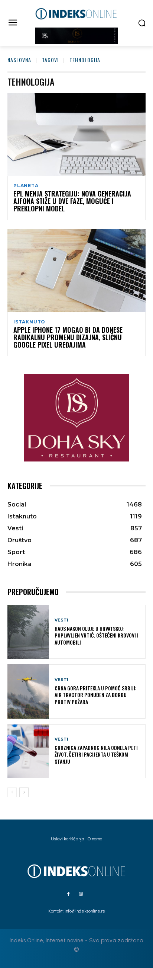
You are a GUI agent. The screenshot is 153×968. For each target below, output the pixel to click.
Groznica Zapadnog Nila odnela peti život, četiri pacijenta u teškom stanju (96, 754)
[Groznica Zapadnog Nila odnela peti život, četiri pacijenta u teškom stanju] (28, 751)
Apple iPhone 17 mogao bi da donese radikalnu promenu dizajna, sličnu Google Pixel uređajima (68, 337)
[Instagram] (80, 894)
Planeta (26, 185)
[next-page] (24, 792)
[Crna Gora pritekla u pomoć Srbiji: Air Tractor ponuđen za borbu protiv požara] (28, 691)
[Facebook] (68, 894)
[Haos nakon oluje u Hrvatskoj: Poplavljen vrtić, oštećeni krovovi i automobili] (28, 632)
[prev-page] (12, 792)
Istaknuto (29, 322)
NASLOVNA (19, 60)
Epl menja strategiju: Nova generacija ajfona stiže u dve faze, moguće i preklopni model (72, 201)
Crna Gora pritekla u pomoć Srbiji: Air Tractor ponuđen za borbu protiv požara (96, 694)
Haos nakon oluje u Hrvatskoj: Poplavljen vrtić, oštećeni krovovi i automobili (97, 635)
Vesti (61, 620)
